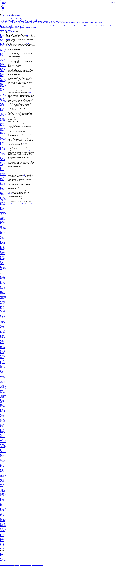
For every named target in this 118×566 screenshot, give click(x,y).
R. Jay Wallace (2, 258)
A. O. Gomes (2, 373)
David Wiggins (2, 266)
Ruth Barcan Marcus (2, 179)
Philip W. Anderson (3, 276)
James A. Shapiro (2, 493)
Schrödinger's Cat (83, 25)
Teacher (10, 205)
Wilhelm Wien (2, 537)
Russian (36, 20)
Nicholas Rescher (2, 219)
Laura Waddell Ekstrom (2, 109)
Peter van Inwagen (3, 251)
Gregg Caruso (2, 86)
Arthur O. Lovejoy (3, 174)
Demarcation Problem (27, 21)
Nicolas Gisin (2, 370)
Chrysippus (2, 89)
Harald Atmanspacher (2, 55)
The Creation (7, 18)
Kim (24, 143)
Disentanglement (19, 29)
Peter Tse (1, 516)
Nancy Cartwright (3, 85)
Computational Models (44, 22)
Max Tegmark (2, 510)
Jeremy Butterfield (3, 79)
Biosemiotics (2, 554)
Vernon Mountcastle (3, 446)
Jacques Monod (2, 445)
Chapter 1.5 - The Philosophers (12, 203)
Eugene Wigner (2, 539)
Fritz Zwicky (2, 548)
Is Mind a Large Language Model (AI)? (53, 22)
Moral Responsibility (55, 19)
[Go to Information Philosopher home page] (6, 0)
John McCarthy (2, 439)
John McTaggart (2, 186)
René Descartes (2, 103)
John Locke (2, 172)
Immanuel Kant (2, 152)
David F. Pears (2, 201)
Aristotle (1, 52)
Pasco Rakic (2, 471)
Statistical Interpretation (99, 25)
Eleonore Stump (2, 246)
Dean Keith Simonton (2, 497)
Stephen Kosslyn (2, 410)
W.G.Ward (2, 259)
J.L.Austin (1, 57)
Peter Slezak (2, 238)
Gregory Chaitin (2, 316)
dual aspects (33, 43)
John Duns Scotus (3, 228)
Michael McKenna (3, 185)
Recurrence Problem (78, 25)
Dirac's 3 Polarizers (39, 25)
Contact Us (2, 565)
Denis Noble (2, 449)
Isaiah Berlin (2, 65)
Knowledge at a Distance (50, 29)
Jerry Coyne (2, 325)
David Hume (2, 147)
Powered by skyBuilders (10, 565)
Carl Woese (2, 542)
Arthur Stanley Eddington (2, 346)
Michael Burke (2, 78)
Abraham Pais (2, 453)
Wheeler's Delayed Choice (7, 30)
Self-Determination (60, 19)
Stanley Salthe (2, 483)
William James (2, 150)
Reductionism (95, 22)
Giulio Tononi (2, 515)
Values (33, 27)
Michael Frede (2, 122)
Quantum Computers (82, 29)
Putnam (16, 141)
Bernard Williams (2, 267)
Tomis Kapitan (2, 153)
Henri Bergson (2, 63)
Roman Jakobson (2, 399)
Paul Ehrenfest (2, 348)
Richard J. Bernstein (3, 66)
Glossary (9, 28)
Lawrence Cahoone (3, 80)
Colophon (20, 28)
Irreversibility (52, 25)
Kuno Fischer (2, 115)
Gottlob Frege (2, 123)
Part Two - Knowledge (31, 204)
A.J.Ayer (1, 58)
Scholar (13, 205)
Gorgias (1, 127)
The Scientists (29, 18)
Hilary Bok (2, 72)
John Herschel (2, 392)
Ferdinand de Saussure (2, 486)
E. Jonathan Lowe (3, 175)
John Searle (2, 231)
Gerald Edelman (2, 347)
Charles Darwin (2, 330)
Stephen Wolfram (2, 543)
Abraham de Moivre (3, 338)
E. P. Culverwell (2, 328)
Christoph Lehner (2, 161)
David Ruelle (2, 481)
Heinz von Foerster (3, 525)
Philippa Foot (2, 118)
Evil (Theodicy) (26, 20)
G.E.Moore (2, 192)
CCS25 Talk (2, 557)
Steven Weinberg (2, 532)
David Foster (2, 355)
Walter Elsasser (2, 351)
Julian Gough (2, 374)
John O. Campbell (3, 311)
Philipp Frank (2, 358)
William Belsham (2, 62)
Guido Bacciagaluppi (2, 282)
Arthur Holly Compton (2, 320)
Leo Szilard (2, 509)
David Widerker (2, 265)
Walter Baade (2, 279)
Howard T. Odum (3, 452)
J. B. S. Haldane (2, 380)
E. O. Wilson (2, 541)
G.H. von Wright (2, 255)
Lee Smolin (2, 500)
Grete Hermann (2, 391)
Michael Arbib (2, 277)
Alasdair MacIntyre (3, 177)
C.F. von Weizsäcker (2, 262)
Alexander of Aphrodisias (2, 46)
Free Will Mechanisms (21, 19)
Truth (67, 21)
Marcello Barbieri (2, 284)
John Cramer (2, 326)
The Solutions (37, 18)
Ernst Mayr (2, 438)
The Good (16, 20)
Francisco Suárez (2, 247)
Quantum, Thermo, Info (64, 25)
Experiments (14, 23)
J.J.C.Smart (2, 239)
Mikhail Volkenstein (3, 524)
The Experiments (42, 18)
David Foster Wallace (2, 257)
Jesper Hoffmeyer (3, 395)
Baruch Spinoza (2, 241)
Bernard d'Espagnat (3, 339)
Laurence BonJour (3, 73)
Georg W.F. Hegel (3, 138)
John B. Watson (2, 531)
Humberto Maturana (3, 434)
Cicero (1, 90)
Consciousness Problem (18, 22)
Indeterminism (29, 25)
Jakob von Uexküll (3, 527)
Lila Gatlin (2, 364)
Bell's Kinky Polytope (8, 29)
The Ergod (30, 20)
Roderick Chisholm (3, 88)
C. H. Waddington (3, 528)
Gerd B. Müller (2, 447)
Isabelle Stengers (2, 243)
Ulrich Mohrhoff (2, 444)
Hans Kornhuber (2, 409)
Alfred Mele (2, 189)
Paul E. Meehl (2, 187)
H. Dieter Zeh (2, 544)
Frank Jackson (2, 149)
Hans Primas (2, 467)
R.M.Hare (1, 137)
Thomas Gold (2, 372)
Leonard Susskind (3, 508)
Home (7, 31)
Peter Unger (2, 250)
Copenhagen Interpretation (15, 25)
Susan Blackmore (2, 69)
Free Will (13, 27)
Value (3, 4)
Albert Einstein (2, 349)
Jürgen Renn (2, 474)
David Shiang (2, 233)
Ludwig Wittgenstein (2, 269)
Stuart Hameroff (2, 381)
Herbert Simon (2, 496)
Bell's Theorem (2, 29)
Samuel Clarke (2, 92)
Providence (61, 21)
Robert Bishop (2, 67)
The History (9, 19)
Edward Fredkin (2, 359)
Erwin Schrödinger (3, 488)
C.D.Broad (2, 77)
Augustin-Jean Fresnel (2, 361)
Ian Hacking (2, 132)
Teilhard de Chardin (3, 511)
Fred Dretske (2, 106)
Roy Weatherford (2, 260)
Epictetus (1, 110)
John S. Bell (2, 289)
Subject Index (17, 28)
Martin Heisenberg (3, 388)
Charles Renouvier (3, 218)
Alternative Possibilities (41, 19)
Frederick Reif (2, 473)
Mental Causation (81, 22)
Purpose (89, 22)
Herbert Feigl (2, 112)
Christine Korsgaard (3, 157)
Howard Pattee (2, 454)
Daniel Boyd (2, 76)
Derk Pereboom (2, 204)
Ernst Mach (2, 429)
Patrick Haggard (2, 379)
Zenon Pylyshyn (2, 468)
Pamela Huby (2, 146)
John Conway (2, 321)
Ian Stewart (2, 506)
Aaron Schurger (2, 489)
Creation (8, 27)
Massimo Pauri (2, 456)
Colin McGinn (2, 184)
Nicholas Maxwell (3, 181)
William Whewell (2, 263)
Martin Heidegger (3, 139)
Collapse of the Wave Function (4, 25)
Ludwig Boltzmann (3, 296)
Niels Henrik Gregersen (2, 130)
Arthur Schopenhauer (2, 230)
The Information (2, 18)
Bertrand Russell (2, 222)
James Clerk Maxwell (2, 436)
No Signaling (77, 29)
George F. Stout (2, 244)
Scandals (3, 10)
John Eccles (2, 344)
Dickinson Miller (2, 191)
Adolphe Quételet (3, 470)
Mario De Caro (2, 98)
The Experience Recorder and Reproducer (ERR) (67, 22)
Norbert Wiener (2, 538)
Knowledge (4, 5)
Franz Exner (2, 353)
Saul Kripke (2, 158)
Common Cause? (14, 29)
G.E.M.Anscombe (3, 49)
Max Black (2, 68)
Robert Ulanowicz (3, 517)
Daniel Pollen (2, 465)
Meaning (47, 21)
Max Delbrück (2, 337)
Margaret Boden (2, 294)
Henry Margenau (2, 431)
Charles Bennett (2, 290)
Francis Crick (2, 327)
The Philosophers (24, 18)
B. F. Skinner (2, 499)
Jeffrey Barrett (2, 61)
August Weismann (3, 533)
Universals (64, 21)
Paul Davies (2, 331)
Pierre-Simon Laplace (2, 417)
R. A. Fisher (2, 354)
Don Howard (2, 397)
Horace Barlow (2, 286)
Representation (99, 22)
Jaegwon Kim (2, 155)
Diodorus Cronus (2, 96)
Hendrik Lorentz (2, 427)
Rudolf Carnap (2, 83)
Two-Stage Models (86, 19)
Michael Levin (2, 421)
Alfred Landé (2, 415)
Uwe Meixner (2, 188)
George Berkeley (2, 64)
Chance (3, 8)
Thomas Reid (2, 217)
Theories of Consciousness (26, 22)
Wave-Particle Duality (13, 26)
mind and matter (28, 43)
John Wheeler (2, 536)
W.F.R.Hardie (2, 135)
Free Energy (5, 20)
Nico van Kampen (3, 519)
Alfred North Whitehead (2, 264)
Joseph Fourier (2, 356)
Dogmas (8, 23)
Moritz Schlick (2, 227)
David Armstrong (2, 53)
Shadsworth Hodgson (2, 144)
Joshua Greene (2, 375)
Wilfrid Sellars (2, 232)
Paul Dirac (1, 340)
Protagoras (1, 211)
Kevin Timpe (2, 249)
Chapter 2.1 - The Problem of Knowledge (28, 203)
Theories (26, 23)
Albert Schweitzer (3, 229)
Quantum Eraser (88, 29)
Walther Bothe (2, 301)
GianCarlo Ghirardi (3, 368)
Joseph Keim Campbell (2, 82)
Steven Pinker (2, 459)
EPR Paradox (24, 29)
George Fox (2, 357)
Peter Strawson (2, 245)
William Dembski (2, 100)
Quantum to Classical (71, 25)
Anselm (1, 50)
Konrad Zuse (2, 547)
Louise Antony (2, 51)
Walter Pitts (2, 461)
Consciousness (5, 27)
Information (8, 39)
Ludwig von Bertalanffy (2, 292)
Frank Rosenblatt (2, 479)
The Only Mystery (110, 25)
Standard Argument (75, 19)
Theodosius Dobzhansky (2, 342)
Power (31, 27)
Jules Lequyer (2, 164)
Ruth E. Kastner (2, 404)
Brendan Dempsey (3, 101)
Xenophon (1, 271)
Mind (3, 7)
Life (2, 6)
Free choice (10, 172)
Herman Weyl (2, 535)
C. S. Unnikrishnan (3, 518)
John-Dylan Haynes (3, 386)
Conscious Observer (8, 25)
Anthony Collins (2, 93)
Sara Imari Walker (3, 529)
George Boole (2, 74)
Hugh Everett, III (2, 352)
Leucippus (1, 165)
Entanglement (4, 9)
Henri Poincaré (2, 463)
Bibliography (6, 28)
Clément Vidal (2, 523)
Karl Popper (2, 208)
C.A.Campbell (2, 81)
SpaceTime (94, 25)
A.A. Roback (2, 476)
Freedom (1, 34)
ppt (1, 552)
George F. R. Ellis (3, 350)
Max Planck (2, 462)
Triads (28, 23)
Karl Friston (2, 362)
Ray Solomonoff (2, 501)
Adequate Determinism (48, 19)
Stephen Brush (2, 305)
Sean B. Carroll (2, 313)
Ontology (54, 21)
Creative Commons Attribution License (25, 565)
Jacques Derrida (2, 102)
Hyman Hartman (2, 384)
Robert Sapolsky (2, 484)
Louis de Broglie (2, 335)
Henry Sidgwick (2, 235)
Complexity (14, 21)
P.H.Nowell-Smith (3, 197)
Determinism (25, 25)
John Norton (2, 196)
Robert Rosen (2, 478)
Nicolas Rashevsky (3, 472)
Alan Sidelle (2, 234)
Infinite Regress (43, 21)
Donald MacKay (2, 430)
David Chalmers (2, 87)
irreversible (18, 161)
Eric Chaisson (2, 315)
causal (24, 175)
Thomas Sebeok (2, 491)
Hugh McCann (2, 183)
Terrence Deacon (2, 333)
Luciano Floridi (2, 117)
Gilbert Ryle (2, 224)
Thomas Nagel (2, 194)
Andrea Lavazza (2, 160)
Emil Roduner (2, 477)
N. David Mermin (3, 442)
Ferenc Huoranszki (3, 148)
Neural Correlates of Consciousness (36, 22)
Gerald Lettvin (2, 420)
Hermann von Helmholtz (2, 390)
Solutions (10, 31)
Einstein (11, 27)
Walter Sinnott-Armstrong (2, 237)
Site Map (5, 565)
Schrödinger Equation (89, 25)
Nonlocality (68, 29)
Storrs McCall (2, 182)
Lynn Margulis (2, 432)
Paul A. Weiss (2, 534)
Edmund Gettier (2, 125)
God (16, 27)
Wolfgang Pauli (2, 455)
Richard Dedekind (3, 334)
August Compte (2, 94)
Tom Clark (2, 91)
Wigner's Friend (19, 26)
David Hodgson (2, 142)
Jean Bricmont (2, 302)
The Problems (33, 18)
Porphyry (1, 209)
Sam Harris (2, 383)
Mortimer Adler (2, 43)
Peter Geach (2, 124)
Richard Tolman (2, 514)
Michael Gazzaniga (3, 365)
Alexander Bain (2, 59)
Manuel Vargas (2, 252)
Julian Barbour (2, 285)
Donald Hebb (2, 387)
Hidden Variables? (43, 29)
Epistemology (36, 21)
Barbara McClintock (3, 440)
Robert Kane (2, 151)
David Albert (2, 275)
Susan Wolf (2, 270)
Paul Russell (2, 223)
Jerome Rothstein (2, 480)
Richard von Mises (3, 526)
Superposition (105, 25)
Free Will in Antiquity (15, 19)
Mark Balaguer (2, 60)
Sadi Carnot (2, 312)
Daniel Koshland (2, 411)
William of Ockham (3, 199)
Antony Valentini (2, 520)
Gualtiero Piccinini (3, 205)
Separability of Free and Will (68, 19)
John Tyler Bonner (3, 297)
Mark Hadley (2, 378)
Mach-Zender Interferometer (58, 29)
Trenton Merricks (2, 190)
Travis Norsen (2, 451)
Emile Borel (2, 298)
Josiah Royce (2, 221)
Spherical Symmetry (106, 29)
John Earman (2, 107)
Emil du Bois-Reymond (2, 71)
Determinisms (5, 23)
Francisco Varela (2, 521)
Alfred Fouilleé (2, 119)
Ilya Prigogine (2, 466)
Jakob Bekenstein (2, 288)
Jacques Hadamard (3, 377)
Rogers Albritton (2, 44)
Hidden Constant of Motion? (36, 29)
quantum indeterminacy (26, 150)
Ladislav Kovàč (2, 412)
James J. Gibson (2, 369)
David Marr (2, 433)
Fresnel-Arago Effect (29, 29)
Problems (3, 3)
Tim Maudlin (2, 180)
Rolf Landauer (2, 414)
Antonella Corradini (3, 95)
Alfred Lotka (2, 428)
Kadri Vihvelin (2, 254)
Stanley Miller (2, 443)
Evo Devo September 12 (2, 559)
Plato (1, 207)
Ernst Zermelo (2, 546)
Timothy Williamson (3, 268)
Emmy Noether (2, 448)
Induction (39, 21)
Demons (1, 23)
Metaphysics (51, 21)
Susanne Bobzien (2, 70)
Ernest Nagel (2, 193)
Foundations (44, 25)
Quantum (1, 38)
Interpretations (48, 25)
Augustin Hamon (2, 382)
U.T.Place (1, 206)
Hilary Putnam (2, 212)
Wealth (35, 27)
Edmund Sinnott (2, 498)
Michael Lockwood (3, 173)
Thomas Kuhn (2, 159)
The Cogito (2, 19)
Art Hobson (2, 394)
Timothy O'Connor (3, 200)
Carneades (1, 84)
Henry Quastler (2, 469)
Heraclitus (1, 140)
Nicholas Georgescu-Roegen (3, 367)
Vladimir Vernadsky (3, 522)
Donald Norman (2, 450)
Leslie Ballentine (2, 283)
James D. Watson (2, 530)
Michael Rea (2, 216)
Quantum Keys (64, 29)
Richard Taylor (2, 248)
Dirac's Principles (33, 25)
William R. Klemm (3, 407)
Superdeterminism (80, 19)
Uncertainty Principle (7, 26)
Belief (12, 21)
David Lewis (2, 170)
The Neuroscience (35, 19)
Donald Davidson (3, 97)
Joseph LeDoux (2, 419)
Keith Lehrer (2, 162)
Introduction (4, 2)
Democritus (2, 99)
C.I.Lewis (1, 169)
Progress (21, 23)
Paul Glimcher (2, 371)
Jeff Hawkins (2, 385)
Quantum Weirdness (98, 29)
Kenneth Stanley (2, 504)
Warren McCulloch (3, 441)
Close (15, 12)
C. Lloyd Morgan (2, 171)
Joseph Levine (2, 166)
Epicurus (1, 111)
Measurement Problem (57, 25)
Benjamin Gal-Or (2, 363)
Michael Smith (2, 240)
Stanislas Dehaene (3, 336)
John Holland (2, 396)
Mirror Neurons (76, 22)
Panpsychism (86, 22)
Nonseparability (73, 29)
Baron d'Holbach (2, 145)
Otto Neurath (2, 195)
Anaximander (2, 48)
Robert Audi (2, 56)
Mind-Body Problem (7, 22)
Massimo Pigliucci (3, 458)
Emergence (32, 21)
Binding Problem (12, 22)
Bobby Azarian (2, 278)
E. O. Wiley (2, 540)
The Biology (15, 18)
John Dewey (2, 104)
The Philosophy (19, 18)
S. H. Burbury (2, 308)
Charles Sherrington (3, 494)
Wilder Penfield (2, 457)
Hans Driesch (2, 343)
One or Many (58, 21)
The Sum (1, 21)
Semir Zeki (2, 545)
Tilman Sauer (2, 485)
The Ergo (1, 20)
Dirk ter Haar (2, 376)
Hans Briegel (2, 303)
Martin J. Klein (2, 406)
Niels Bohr (2, 295)
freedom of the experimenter (16, 174)
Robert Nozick (2, 198)
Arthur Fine (2, 113)
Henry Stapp (2, 505)
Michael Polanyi (2, 464)
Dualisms (11, 23)
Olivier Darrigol (2, 329)
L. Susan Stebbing (3, 242)
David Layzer (2, 418)
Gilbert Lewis (2, 422)
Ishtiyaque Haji (2, 133)
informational (10, 193)
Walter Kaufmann (3, 154)
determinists (28, 172)
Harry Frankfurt (2, 120)
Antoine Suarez (2, 507)
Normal (7, 205)
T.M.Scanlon (2, 226)
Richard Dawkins (2, 332)
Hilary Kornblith (2, 156)
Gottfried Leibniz (2, 163)
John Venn (1, 253)
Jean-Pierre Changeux (2, 318)
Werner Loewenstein (2, 426)
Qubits (102, 29)
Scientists (13, 31)
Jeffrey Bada (2, 280)
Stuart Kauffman (2, 405)
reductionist (8, 45)
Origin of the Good (21, 20)
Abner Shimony (2, 495)
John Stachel (2, 503)
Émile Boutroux (2, 75)
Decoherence (21, 25)
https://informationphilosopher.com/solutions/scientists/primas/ (12, 15)
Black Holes (2, 24)
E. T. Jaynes (2, 400)
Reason (23, 23)
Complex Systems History (20, 21)
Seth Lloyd (2, 424)
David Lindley (2, 423)
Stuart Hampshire (2, 134)
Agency (92, 22)
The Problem (6, 19)
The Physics (11, 18)
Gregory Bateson (2, 287)
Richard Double (2, 105)
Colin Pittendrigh (2, 460)
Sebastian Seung (2, 490)
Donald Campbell (3, 310)
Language (18, 23)
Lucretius (1, 176)
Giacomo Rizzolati (3, 475)
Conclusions (2, 28)
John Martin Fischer (3, 114)
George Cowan (2, 324)
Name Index (13, 28)
